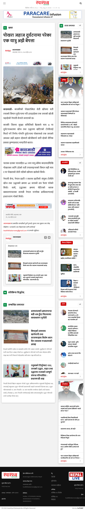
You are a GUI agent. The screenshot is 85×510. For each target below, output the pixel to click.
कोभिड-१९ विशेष (56, 492)
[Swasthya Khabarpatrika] (42, 3)
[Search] (81, 3)
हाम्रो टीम (4, 499)
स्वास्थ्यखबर (7, 223)
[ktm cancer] (28, 159)
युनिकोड (53, 481)
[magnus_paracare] (42, 18)
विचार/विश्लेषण (66, 242)
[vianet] (28, 208)
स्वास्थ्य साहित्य (56, 485)
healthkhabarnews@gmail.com (15, 230)
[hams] (28, 64)
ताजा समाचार (70, 25)
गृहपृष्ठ (53, 476)
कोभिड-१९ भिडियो (54, 498)
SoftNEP (80, 508)
